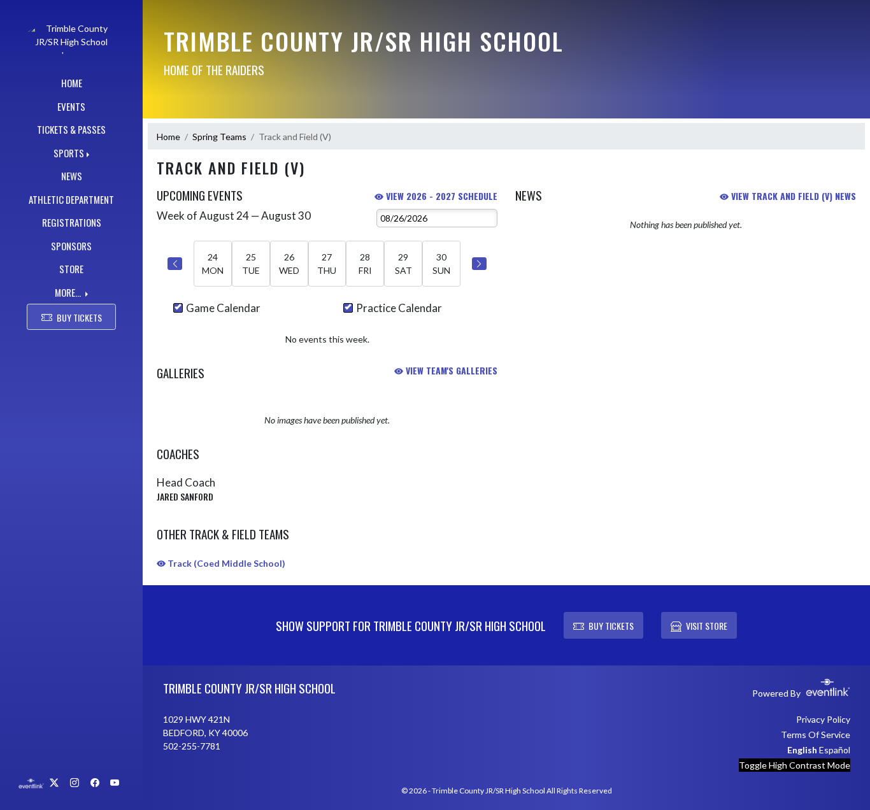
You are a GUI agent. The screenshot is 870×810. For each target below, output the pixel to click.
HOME (71, 83)
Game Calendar (223, 308)
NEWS (71, 176)
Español (834, 749)
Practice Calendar (399, 308)
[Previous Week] (175, 263)
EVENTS (71, 106)
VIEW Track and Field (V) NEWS (792, 195)
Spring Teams (219, 136)
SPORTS (68, 153)
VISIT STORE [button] (706, 625)
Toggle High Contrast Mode (794, 765)
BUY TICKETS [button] (79, 317)
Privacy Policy (823, 719)
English (802, 749)
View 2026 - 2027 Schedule (440, 195)
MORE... (69, 292)
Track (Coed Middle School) (225, 563)
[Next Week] (479, 263)
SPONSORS (71, 246)
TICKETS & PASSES (71, 129)
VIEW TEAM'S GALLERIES (450, 370)
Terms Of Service (815, 734)
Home (168, 136)
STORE (71, 269)
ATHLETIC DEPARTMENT (71, 199)
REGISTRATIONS (71, 222)
